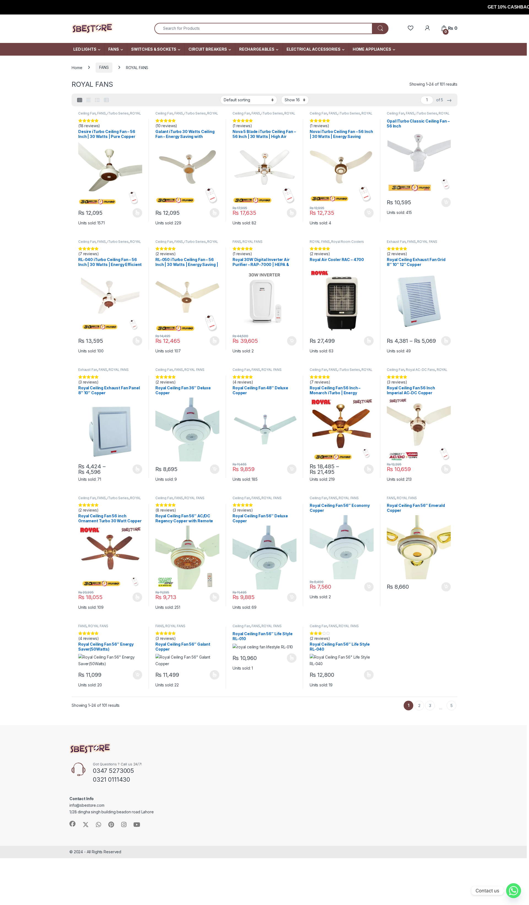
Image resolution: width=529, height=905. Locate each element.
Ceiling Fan (87, 113)
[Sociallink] (72, 824)
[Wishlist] (410, 28)
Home (77, 67)
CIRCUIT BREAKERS (207, 49)
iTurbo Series (117, 113)
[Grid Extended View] (88, 100)
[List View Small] (106, 100)
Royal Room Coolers (347, 242)
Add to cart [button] (369, 213)
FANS (113, 49)
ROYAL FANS (252, 242)
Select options (135, 213)
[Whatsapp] (513, 890)
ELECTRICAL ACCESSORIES (314, 49)
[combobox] (263, 28)
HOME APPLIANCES (372, 49)
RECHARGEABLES (256, 49)
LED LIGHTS (84, 49)
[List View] (97, 100)
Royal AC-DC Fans (420, 370)
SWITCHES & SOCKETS (153, 49)
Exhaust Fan (396, 242)
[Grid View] (79, 100)
